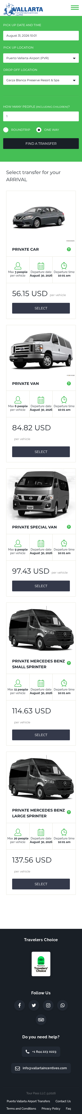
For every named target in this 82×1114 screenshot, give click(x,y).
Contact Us (63, 1101)
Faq (68, 1108)
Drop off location (20, 70)
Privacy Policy (51, 1108)
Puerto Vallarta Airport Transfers (28, 1101)
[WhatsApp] (62, 1005)
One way (51, 130)
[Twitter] (33, 1005)
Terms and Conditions (21, 1108)
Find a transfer (41, 144)
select (41, 308)
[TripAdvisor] (41, 1019)
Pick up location (18, 47)
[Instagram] (48, 1005)
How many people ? (36, 107)
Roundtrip (20, 130)
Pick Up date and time (22, 25)
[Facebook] (19, 1005)
